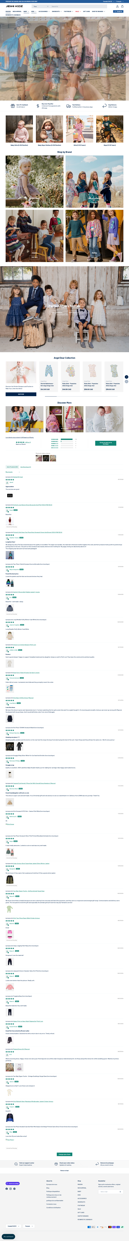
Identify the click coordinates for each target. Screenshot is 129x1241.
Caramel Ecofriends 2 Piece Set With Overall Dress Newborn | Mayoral (34, 783)
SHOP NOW (64, 60)
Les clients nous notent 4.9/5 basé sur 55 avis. (20, 437)
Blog (47, 1188)
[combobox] (69, 6)
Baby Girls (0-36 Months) (19, 145)
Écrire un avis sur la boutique (106, 443)
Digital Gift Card (18, 477)
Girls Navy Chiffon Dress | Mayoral (23, 698)
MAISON (8, 11)
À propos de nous (51, 1184)
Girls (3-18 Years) (79, 145)
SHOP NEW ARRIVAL (57, 312)
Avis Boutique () (25, 467)
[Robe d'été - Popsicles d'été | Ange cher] (70, 371)
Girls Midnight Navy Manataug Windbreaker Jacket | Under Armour (33, 1101)
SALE (77, 11)
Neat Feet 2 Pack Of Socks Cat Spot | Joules (26, 672)
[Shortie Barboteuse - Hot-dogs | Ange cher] (49, 371)
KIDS (32, 11)
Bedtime (104, 428)
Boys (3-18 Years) (110, 145)
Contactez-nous (51, 1204)
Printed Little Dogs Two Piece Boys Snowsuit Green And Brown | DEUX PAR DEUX (37, 532)
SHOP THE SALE (73, 312)
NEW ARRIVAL (17, 11)
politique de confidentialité (54, 1200)
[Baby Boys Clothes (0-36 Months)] (49, 129)
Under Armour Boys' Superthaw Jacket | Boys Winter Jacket (31, 863)
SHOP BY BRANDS (97, 11)
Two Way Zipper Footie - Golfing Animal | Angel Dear (28, 891)
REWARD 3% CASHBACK (13, 15)
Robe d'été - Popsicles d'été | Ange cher (69, 384)
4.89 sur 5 (28, 442)
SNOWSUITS (56, 11)
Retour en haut (64, 1170)
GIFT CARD (86, 11)
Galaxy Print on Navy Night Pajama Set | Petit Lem (28, 1021)
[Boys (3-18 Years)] (109, 129)
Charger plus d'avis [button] (64, 1154)
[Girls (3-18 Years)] (79, 129)
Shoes (24, 428)
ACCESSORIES (43, 11)
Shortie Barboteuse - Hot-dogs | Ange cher (47, 384)
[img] (23, 442)
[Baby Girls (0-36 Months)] (19, 129)
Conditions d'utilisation (53, 1207)
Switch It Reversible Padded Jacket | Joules (26, 592)
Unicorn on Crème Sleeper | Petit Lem (24, 644)
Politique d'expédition (53, 1191)
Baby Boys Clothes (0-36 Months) (49, 145)
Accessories (64, 428)
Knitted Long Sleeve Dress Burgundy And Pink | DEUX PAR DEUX (32, 505)
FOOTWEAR (67, 11)
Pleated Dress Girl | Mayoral (21, 1049)
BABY (25, 11)
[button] (122, 6)
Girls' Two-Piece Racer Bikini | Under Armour (26, 918)
